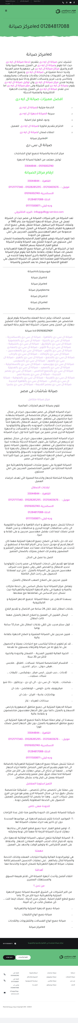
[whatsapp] (67, 2)
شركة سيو (13, 1007)
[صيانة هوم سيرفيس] (65, 10)
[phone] (63, 2)
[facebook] (74, 2)
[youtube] (70, 2)
